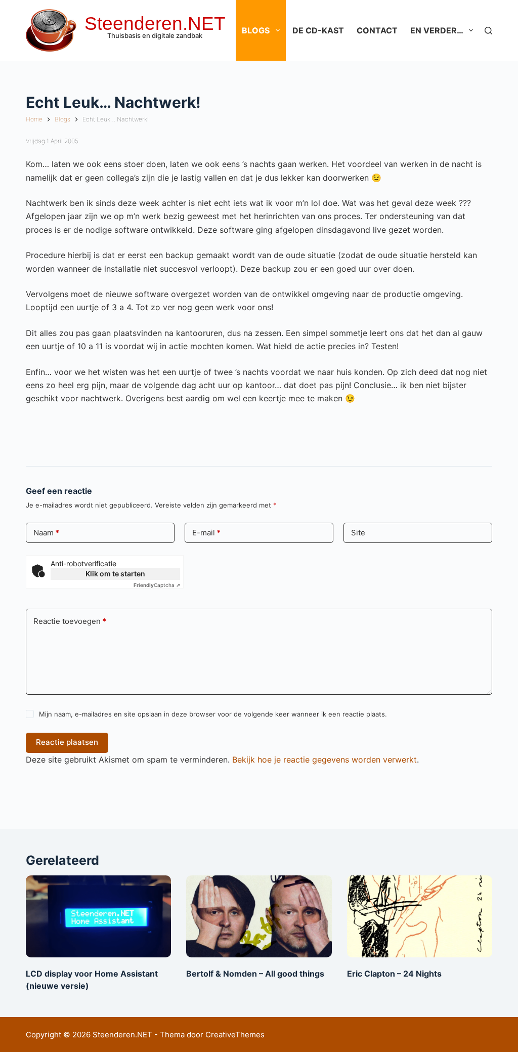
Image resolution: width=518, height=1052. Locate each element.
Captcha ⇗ (157, 585)
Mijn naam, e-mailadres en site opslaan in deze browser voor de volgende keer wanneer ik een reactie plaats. (213, 714)
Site (358, 532)
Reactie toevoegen (69, 621)
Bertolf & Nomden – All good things (255, 974)
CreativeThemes (235, 1034)
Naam (46, 532)
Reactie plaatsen (67, 742)
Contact (377, 30)
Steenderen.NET (155, 23)
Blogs (256, 30)
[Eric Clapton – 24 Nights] (419, 916)
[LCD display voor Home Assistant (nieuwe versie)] (98, 916)
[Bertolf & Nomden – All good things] (258, 916)
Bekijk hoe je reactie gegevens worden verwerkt (324, 759)
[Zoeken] (488, 30)
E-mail (206, 532)
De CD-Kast (318, 30)
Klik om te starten (115, 573)
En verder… (436, 30)
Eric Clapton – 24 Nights (394, 974)
